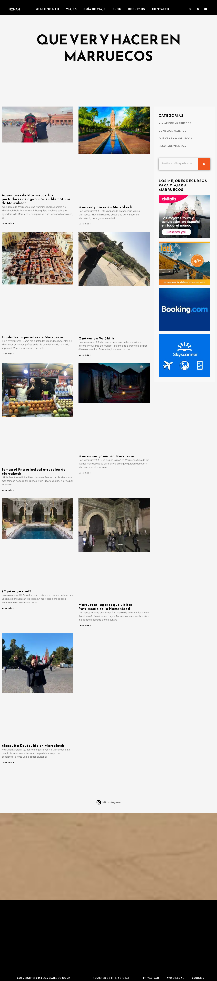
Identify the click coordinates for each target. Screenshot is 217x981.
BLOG (117, 9)
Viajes (71, 9)
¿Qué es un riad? (16, 591)
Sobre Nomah (47, 9)
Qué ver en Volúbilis (96, 338)
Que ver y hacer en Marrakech (105, 206)
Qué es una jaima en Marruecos (106, 456)
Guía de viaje (94, 9)
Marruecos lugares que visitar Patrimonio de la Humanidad (105, 606)
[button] (45, 978)
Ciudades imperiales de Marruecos (33, 337)
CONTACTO (160, 9)
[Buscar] (204, 164)
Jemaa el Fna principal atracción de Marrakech (34, 471)
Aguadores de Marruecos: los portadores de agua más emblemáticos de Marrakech (36, 199)
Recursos (136, 9)
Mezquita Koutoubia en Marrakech (33, 745)
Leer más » (8, 223)
